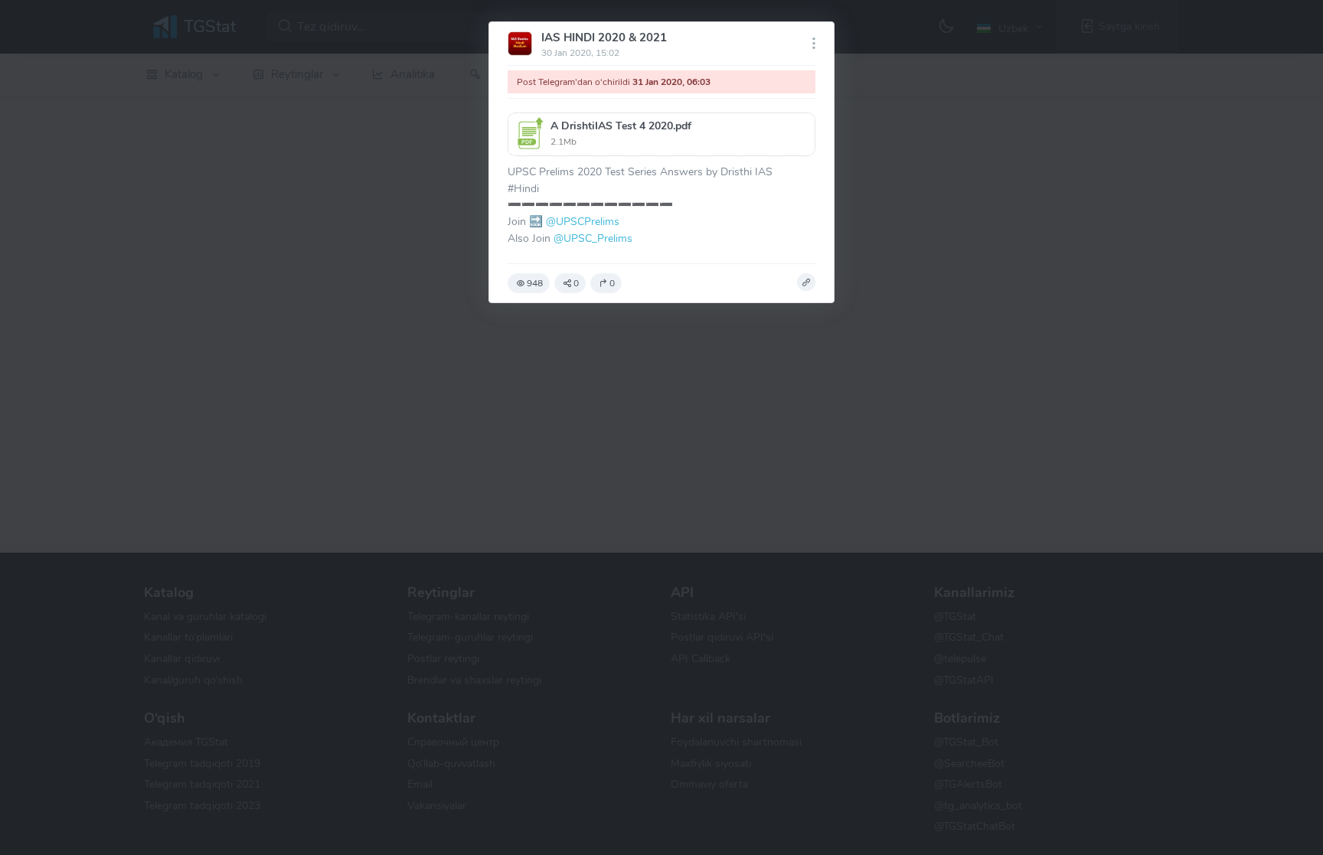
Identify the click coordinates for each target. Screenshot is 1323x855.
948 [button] (535, 283)
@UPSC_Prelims (593, 238)
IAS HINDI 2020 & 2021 (604, 37)
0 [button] (576, 283)
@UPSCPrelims (582, 221)
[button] (661, 134)
